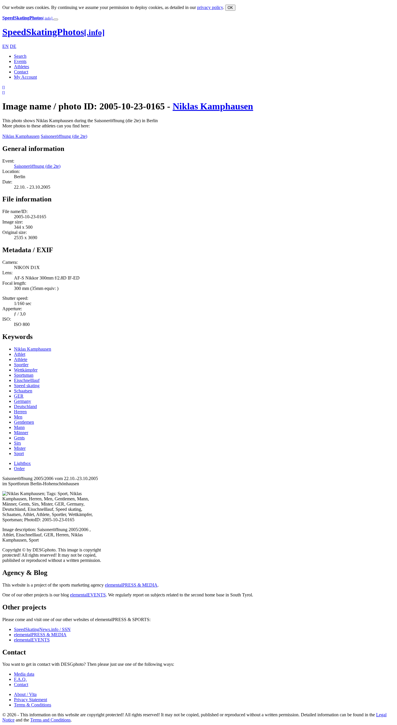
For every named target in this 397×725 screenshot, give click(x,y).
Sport (19, 453)
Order (19, 468)
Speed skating (27, 385)
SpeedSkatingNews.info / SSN (42, 629)
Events (20, 61)
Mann (19, 427)
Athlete (20, 359)
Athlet (19, 354)
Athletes (21, 66)
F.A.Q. (20, 679)
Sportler (21, 364)
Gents (19, 437)
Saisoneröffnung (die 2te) (64, 136)
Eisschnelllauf (27, 380)
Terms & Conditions (32, 704)
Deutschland (25, 406)
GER (19, 396)
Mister (20, 448)
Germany (22, 401)
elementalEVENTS (88, 594)
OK (230, 8)
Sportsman (23, 375)
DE (13, 46)
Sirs (17, 443)
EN (5, 46)
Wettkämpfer (25, 369)
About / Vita (25, 694)
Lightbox (22, 463)
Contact (21, 71)
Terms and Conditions (50, 719)
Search (20, 56)
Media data (24, 674)
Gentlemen (24, 422)
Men (18, 416)
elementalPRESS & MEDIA (131, 584)
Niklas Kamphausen (213, 106)
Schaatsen (23, 390)
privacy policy (210, 7)
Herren (20, 411)
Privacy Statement (30, 699)
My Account (25, 77)
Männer (21, 432)
